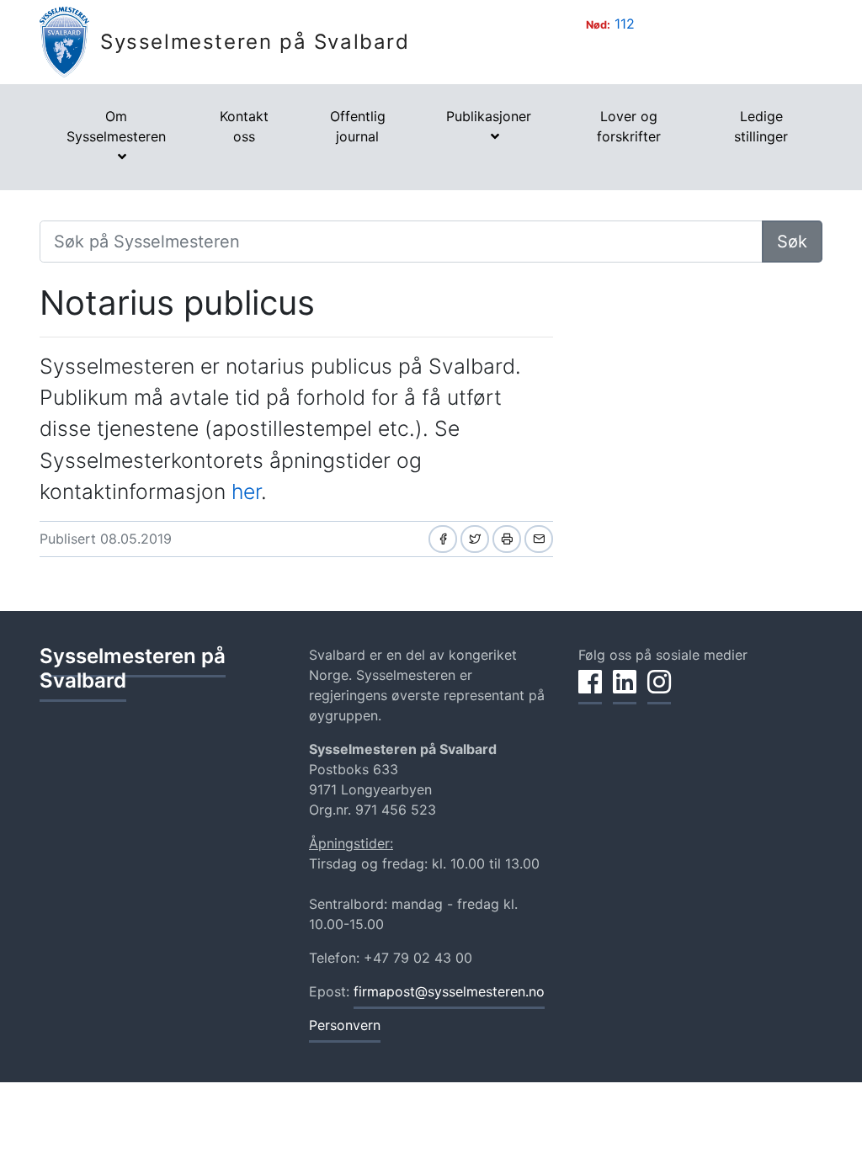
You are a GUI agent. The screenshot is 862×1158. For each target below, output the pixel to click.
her (246, 491)
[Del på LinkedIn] (624, 691)
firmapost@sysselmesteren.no (449, 991)
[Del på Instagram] (659, 691)
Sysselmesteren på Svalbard (255, 41)
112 (625, 23)
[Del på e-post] (538, 539)
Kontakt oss (244, 126)
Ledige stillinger (761, 126)
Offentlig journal (358, 126)
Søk (792, 241)
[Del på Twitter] (474, 539)
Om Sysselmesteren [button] (116, 126)
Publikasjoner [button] (488, 116)
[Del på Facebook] (442, 539)
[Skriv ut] (506, 539)
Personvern (344, 1025)
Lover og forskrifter (629, 126)
